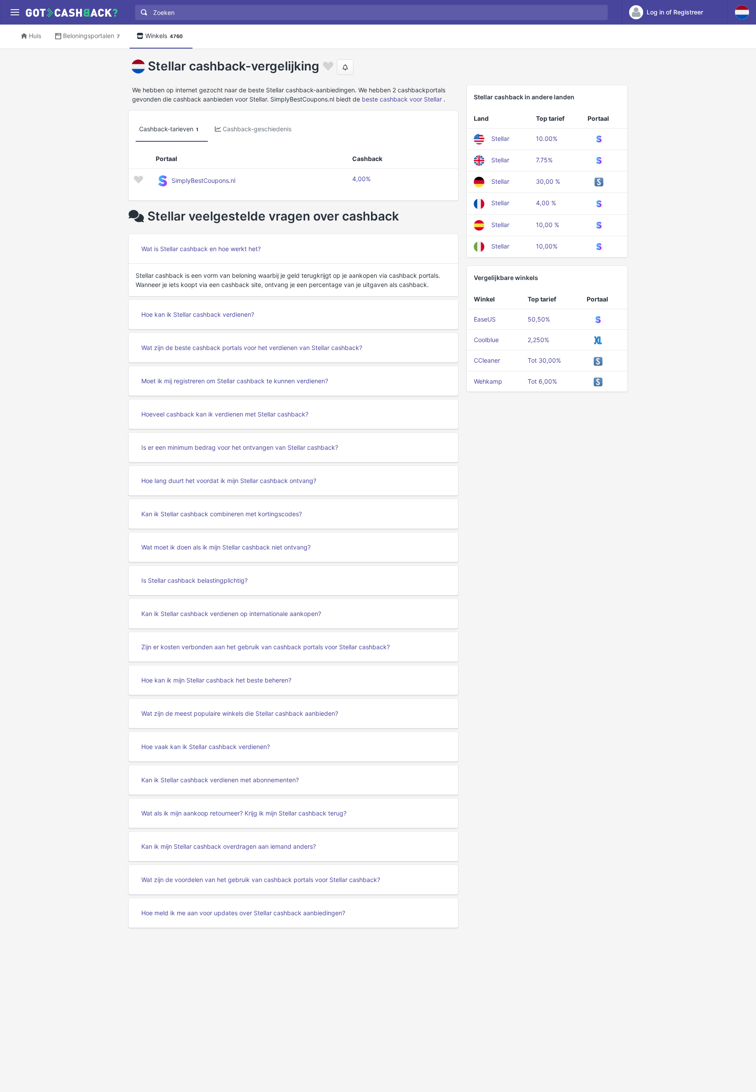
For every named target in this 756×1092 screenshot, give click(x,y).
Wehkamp (488, 381)
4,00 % (546, 202)
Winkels (164, 35)
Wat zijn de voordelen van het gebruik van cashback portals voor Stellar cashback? (260, 879)
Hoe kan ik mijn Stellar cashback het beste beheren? (216, 680)
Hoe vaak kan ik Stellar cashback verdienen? (205, 746)
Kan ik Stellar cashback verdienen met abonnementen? (220, 780)
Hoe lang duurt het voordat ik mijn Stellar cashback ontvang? (228, 480)
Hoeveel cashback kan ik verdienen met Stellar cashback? (224, 414)
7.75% (544, 160)
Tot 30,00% (544, 360)
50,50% (539, 319)
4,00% (361, 178)
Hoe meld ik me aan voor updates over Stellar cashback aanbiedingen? (243, 913)
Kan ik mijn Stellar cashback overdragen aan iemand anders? (228, 846)
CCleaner (487, 360)
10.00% (546, 138)
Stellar (500, 138)
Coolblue (486, 339)
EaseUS (485, 319)
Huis (35, 35)
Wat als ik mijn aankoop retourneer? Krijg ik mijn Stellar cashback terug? (243, 813)
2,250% (538, 339)
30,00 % (548, 181)
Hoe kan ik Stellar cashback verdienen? (197, 314)
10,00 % (547, 224)
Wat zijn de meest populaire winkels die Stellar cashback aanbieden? (239, 713)
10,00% (546, 246)
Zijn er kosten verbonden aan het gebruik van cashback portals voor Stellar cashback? (265, 647)
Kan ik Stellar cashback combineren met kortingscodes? (221, 514)
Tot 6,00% (542, 381)
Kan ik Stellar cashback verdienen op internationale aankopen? (231, 613)
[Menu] (14, 12)
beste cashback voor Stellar (402, 99)
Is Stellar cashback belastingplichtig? (194, 580)
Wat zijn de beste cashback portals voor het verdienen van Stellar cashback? (251, 347)
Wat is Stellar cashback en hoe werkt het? (201, 248)
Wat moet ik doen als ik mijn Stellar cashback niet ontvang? (226, 547)
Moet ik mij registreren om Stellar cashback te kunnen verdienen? (234, 381)
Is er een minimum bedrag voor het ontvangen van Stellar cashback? (239, 447)
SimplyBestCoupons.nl (203, 180)
